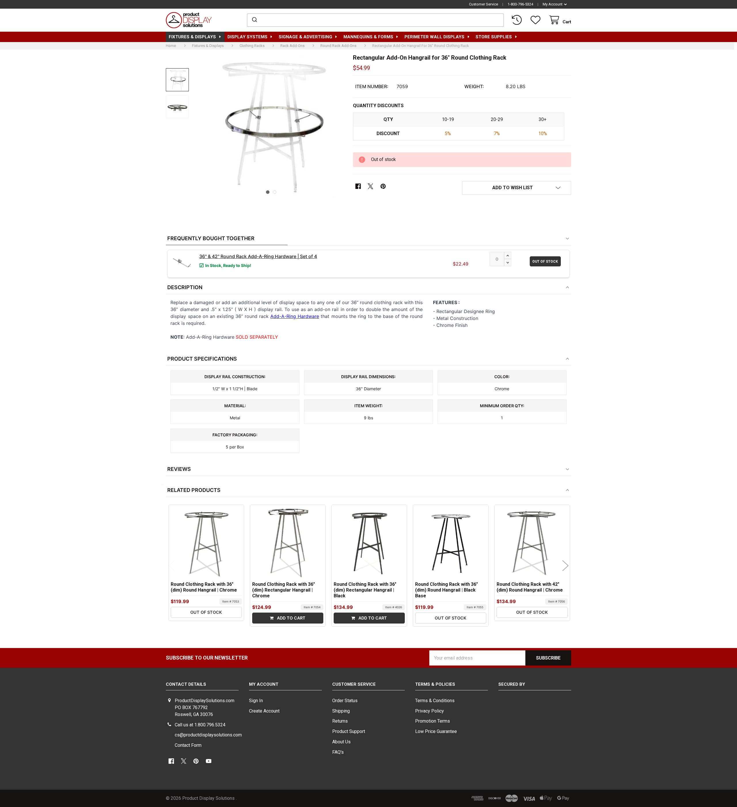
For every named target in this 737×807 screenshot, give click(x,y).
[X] (370, 186)
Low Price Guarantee (436, 731)
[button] (516, 188)
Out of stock (545, 261)
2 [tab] (274, 192)
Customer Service (483, 4)
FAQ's (338, 752)
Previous (172, 565)
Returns (340, 721)
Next (565, 565)
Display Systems (247, 36)
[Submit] (254, 20)
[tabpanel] (271, 125)
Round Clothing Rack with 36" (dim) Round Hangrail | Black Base (446, 589)
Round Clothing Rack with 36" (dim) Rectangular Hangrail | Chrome (283, 589)
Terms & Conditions (435, 700)
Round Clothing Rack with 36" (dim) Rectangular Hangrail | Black (365, 589)
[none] (177, 79)
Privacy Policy (429, 711)
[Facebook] (358, 186)
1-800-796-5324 (520, 4)
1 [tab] (267, 192)
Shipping (341, 711)
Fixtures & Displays (192, 36)
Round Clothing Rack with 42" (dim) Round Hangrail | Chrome (530, 587)
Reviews (179, 469)
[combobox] (375, 20)
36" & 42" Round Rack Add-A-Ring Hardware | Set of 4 (258, 256)
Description (184, 287)
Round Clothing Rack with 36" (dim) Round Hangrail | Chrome (204, 587)
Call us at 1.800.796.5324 (200, 725)
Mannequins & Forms (368, 36)
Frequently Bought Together (210, 238)
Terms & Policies (435, 684)
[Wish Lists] (536, 20)
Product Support (348, 731)
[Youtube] (208, 761)
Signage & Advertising (305, 36)
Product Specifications (202, 359)
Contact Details (186, 684)
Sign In (256, 700)
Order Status (345, 700)
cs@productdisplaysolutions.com (208, 735)
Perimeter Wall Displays (434, 36)
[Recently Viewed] (518, 20)
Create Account (264, 711)
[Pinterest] (383, 186)
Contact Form (188, 745)
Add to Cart (290, 617)
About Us (341, 742)
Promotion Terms (432, 721)
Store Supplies (494, 36)
